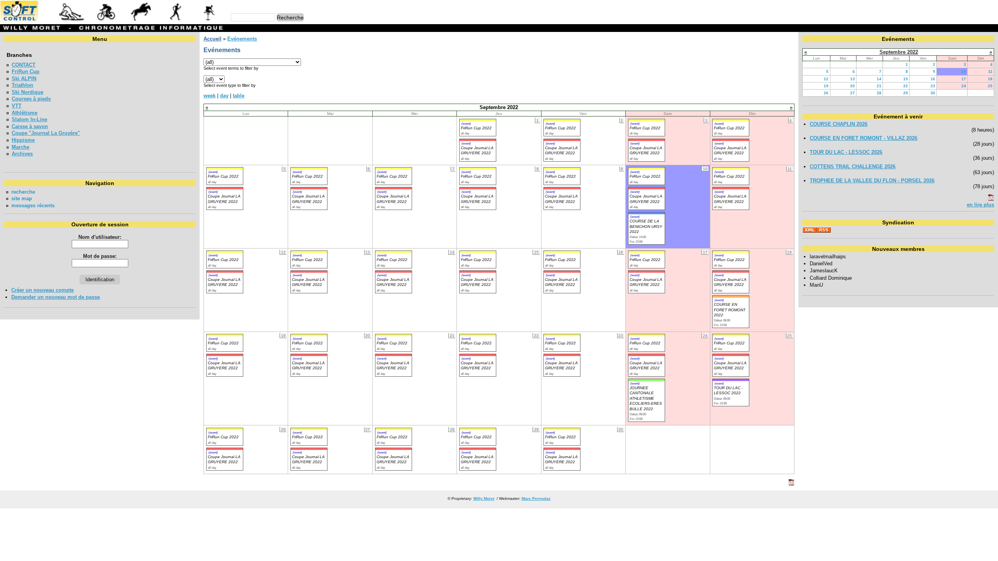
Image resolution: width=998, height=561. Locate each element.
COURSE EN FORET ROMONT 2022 (729, 309)
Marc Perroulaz (536, 498)
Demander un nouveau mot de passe (55, 297)
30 (933, 93)
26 (826, 93)
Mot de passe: (100, 256)
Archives (22, 154)
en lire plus (980, 205)
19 (826, 86)
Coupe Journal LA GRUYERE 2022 (224, 282)
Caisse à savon (30, 126)
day (224, 96)
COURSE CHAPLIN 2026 (838, 124)
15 (905, 79)
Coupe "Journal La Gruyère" (46, 133)
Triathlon (22, 85)
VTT (16, 106)
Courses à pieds (31, 99)
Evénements (242, 39)
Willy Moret (483, 498)
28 (879, 93)
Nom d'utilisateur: (99, 237)
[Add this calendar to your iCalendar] (791, 484)
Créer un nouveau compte (42, 290)
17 (963, 79)
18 (990, 79)
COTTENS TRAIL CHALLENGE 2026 (852, 166)
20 (852, 86)
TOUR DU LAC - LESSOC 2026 (846, 152)
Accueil (212, 39)
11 (990, 71)
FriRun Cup (25, 71)
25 (990, 86)
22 (905, 86)
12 (826, 79)
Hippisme (23, 140)
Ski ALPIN (24, 78)
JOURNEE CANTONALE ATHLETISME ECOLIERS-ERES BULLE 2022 (646, 398)
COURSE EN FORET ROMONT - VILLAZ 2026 (863, 138)
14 (879, 79)
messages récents (33, 205)
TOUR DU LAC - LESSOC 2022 (728, 390)
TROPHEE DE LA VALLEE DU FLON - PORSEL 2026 (872, 180)
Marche (20, 147)
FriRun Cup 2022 (476, 128)
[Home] (112, 21)
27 (852, 93)
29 (905, 93)
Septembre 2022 (898, 52)
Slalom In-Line (29, 119)
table (238, 96)
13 (852, 79)
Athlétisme (24, 113)
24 (963, 86)
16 (933, 79)
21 (879, 86)
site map (21, 198)
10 (963, 71)
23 (933, 86)
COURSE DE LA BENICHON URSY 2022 (646, 226)
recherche (23, 192)
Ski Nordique (27, 92)
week (209, 96)
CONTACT (23, 65)
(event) (466, 123)
